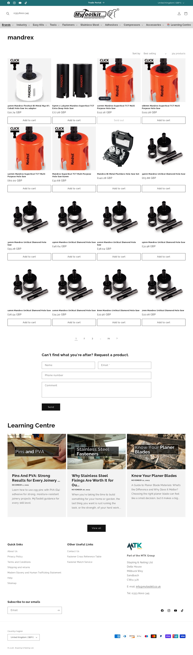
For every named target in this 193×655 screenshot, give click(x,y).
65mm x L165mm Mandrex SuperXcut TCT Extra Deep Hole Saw (73, 107)
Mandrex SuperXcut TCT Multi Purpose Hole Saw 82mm (71, 175)
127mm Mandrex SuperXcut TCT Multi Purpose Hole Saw (26, 175)
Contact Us (73, 551)
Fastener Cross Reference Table (84, 557)
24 (109, 338)
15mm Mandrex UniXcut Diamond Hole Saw (163, 242)
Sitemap (12, 583)
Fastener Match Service (79, 562)
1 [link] (76, 338)
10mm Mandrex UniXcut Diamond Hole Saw (74, 310)
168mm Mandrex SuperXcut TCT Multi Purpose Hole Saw (161, 107)
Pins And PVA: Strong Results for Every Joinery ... (36, 478)
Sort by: (137, 53)
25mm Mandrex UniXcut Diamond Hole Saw (74, 242)
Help (10, 578)
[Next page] (117, 338)
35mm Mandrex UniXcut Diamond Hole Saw (163, 174)
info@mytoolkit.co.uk (148, 586)
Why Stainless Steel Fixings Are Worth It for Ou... (92, 480)
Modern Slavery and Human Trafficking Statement (34, 572)
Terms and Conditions (19, 562)
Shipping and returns (19, 567)
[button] (8, 13)
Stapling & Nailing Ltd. (24, 648)
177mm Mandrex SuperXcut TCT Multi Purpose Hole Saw (116, 107)
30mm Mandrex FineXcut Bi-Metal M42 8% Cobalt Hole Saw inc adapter (28, 107)
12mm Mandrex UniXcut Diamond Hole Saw (29, 310)
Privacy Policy (15, 557)
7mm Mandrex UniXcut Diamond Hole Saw (163, 310)
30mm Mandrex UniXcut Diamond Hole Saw (27, 243)
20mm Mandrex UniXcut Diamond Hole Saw (116, 243)
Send (51, 407)
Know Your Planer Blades (154, 475)
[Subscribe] (58, 610)
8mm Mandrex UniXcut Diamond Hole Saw (118, 310)
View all (96, 528)
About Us (12, 551)
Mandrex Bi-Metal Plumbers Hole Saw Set (118, 174)
